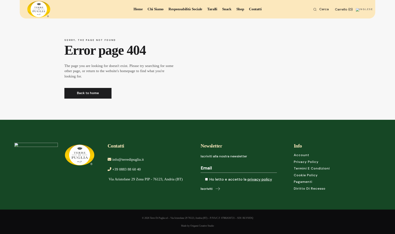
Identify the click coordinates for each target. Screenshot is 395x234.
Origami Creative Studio (202, 225)
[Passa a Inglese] (364, 6)
